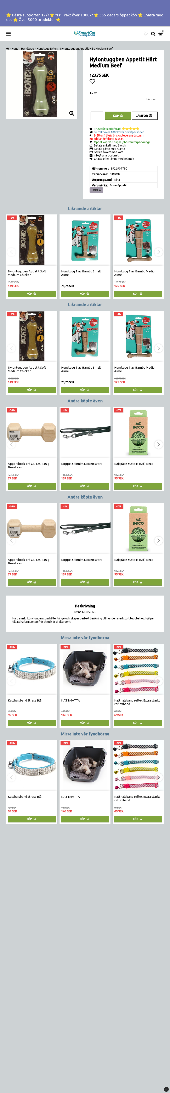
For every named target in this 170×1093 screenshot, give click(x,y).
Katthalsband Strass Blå (24, 700)
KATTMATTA (70, 700)
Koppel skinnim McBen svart (81, 463)
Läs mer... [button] (152, 99)
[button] (146, 33)
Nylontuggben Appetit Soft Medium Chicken (27, 273)
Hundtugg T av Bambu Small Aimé (81, 273)
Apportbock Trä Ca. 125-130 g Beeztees (28, 465)
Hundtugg (27, 48)
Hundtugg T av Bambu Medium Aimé (135, 273)
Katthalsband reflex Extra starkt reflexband (137, 702)
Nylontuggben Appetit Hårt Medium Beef (86, 48)
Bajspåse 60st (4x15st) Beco (133, 463)
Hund (15, 48)
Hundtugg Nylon (47, 48)
